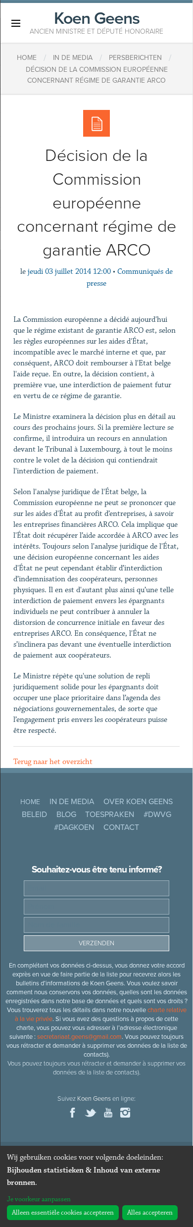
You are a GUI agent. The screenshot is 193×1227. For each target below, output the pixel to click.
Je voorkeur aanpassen (39, 1199)
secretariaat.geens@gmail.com (79, 1037)
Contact (121, 827)
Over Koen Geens (138, 802)
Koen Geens (96, 21)
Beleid (34, 814)
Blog (66, 814)
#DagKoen (74, 827)
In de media (72, 802)
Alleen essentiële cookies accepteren (63, 1212)
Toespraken (109, 814)
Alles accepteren (150, 1212)
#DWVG (157, 814)
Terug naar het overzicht (53, 762)
